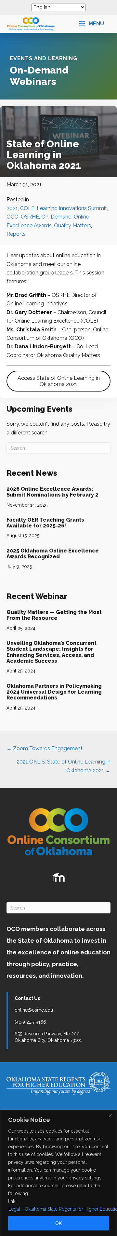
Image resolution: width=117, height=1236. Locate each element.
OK (58, 1223)
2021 (12, 208)
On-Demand (56, 217)
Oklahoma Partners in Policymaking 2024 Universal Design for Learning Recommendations (54, 692)
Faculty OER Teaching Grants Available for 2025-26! (45, 523)
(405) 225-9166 (30, 1022)
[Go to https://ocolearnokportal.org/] (58, 878)
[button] (91, 24)
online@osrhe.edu (34, 1010)
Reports (16, 234)
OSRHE (30, 217)
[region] (58, 1173)
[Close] (110, 1116)
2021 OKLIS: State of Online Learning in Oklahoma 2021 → (63, 766)
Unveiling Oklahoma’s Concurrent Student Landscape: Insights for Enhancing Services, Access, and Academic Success (51, 652)
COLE (27, 208)
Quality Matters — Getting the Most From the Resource (54, 615)
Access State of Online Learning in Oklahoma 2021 (59, 381)
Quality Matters (72, 225)
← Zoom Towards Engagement (44, 748)
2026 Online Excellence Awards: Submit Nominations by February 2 (52, 492)
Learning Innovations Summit (72, 208)
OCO (12, 217)
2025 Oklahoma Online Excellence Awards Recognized (52, 554)
